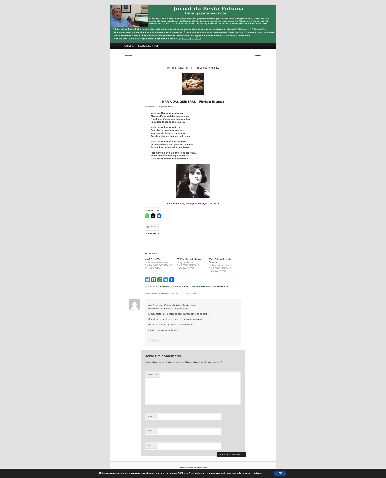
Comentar (155, 340)
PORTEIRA (128, 45)
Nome (151, 416)
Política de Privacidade (189, 473)
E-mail (151, 430)
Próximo (258, 55)
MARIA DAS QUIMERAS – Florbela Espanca (193, 101)
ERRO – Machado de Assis (189, 259)
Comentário (153, 374)
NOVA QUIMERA (153, 259)
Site (148, 445)
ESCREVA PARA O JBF (149, 45)
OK (280, 473)
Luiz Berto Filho (198, 286)
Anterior (127, 55)
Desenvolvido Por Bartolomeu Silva (193, 467)
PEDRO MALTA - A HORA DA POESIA (172, 286)
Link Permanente (220, 286)
